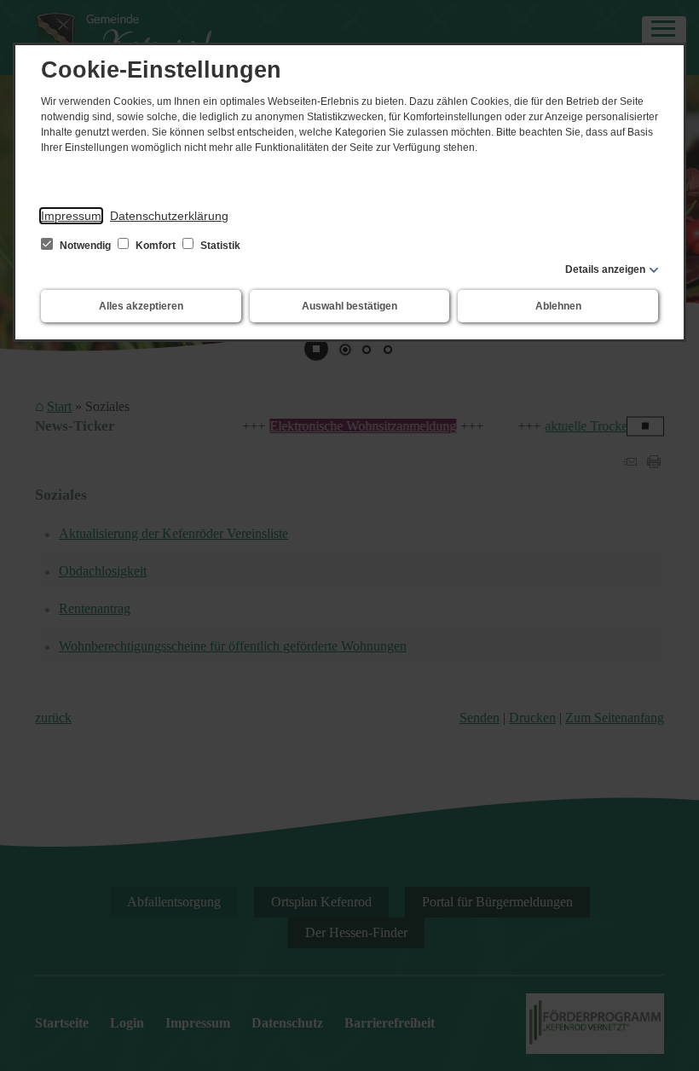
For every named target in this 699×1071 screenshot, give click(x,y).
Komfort (155, 246)
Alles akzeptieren (141, 306)
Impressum (71, 216)
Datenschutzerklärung (169, 216)
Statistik (219, 246)
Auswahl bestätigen (349, 306)
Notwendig (85, 246)
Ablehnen (558, 306)
